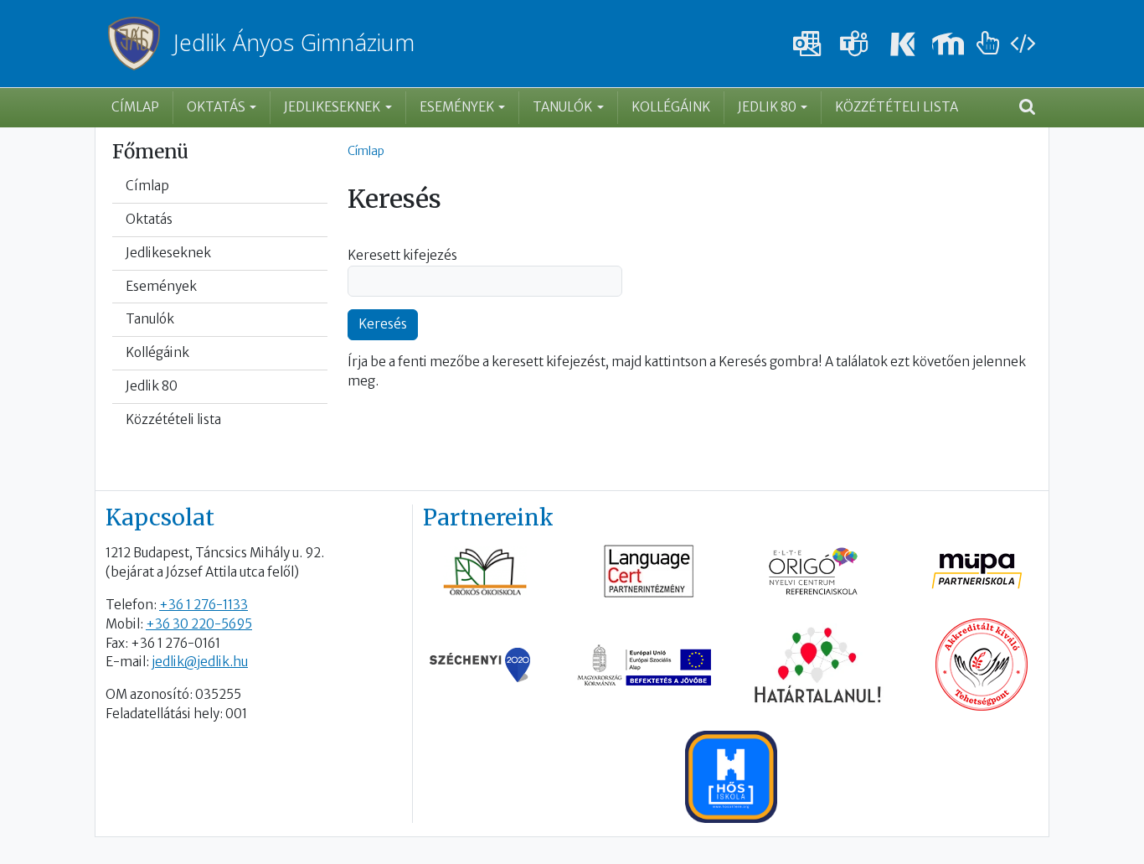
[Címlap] (140, 43)
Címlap (135, 107)
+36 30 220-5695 (199, 624)
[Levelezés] (807, 44)
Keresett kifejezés (402, 255)
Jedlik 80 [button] (767, 107)
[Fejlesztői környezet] (1022, 44)
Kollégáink (670, 107)
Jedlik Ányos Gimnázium (294, 43)
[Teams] (854, 44)
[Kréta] (901, 44)
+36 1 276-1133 (203, 605)
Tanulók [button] (562, 107)
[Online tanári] (988, 44)
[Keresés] (1027, 108)
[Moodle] (948, 44)
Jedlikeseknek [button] (332, 107)
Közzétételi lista (896, 107)
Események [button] (457, 107)
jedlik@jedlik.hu (200, 662)
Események (161, 286)
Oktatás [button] (216, 107)
